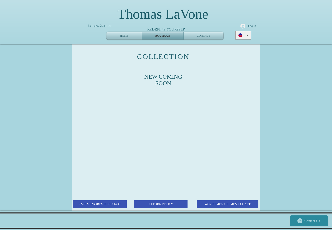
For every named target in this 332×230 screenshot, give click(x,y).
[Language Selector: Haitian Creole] (243, 35)
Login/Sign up (99, 26)
